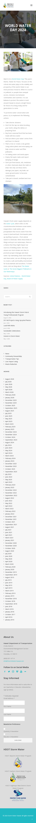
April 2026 (8, 390)
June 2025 (8, 416)
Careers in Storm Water (12, 336)
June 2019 (8, 583)
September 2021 (11, 524)
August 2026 (9, 379)
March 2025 (9, 424)
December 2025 (11, 400)
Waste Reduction (11, 364)
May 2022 (8, 503)
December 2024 (11, 432)
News (7, 354)
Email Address (9, 698)
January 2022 (9, 514)
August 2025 (9, 411)
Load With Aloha (9, 325)
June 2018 (8, 606)
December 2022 (11, 490)
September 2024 (11, 440)
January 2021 (9, 540)
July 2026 (8, 382)
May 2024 (8, 450)
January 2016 (9, 620)
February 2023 (10, 485)
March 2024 (9, 456)
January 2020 (9, 569)
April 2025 (8, 421)
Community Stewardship (13, 356)
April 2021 (8, 535)
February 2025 (10, 427)
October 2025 (10, 405)
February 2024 (10, 458)
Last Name (7, 714)
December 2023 (11, 464)
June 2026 (8, 384)
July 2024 (8, 445)
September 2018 (11, 604)
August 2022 (9, 498)
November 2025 (11, 403)
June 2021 (8, 532)
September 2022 (11, 495)
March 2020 (9, 564)
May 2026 (8, 387)
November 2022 (11, 493)
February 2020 (10, 567)
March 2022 (9, 509)
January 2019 (9, 596)
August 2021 (9, 527)
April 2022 (8, 506)
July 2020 (8, 554)
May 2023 (8, 479)
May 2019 (8, 585)
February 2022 (10, 511)
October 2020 (10, 548)
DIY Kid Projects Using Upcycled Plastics (17, 320)
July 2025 (8, 413)
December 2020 (11, 543)
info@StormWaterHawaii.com (14, 661)
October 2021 (10, 522)
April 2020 (8, 561)
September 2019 (11, 575)
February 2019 (10, 593)
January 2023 (9, 487)
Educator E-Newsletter (11, 737)
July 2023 (8, 474)
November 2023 (11, 466)
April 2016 (8, 617)
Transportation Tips (12, 359)
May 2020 (8, 559)
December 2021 (11, 517)
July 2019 (8, 580)
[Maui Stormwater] (18, 795)
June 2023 (8, 477)
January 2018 (9, 612)
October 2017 (10, 614)
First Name (7, 706)
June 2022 (8, 501)
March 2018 (9, 609)
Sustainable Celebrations (12, 331)
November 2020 (11, 546)
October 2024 (10, 437)
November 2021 (11, 519)
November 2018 (11, 598)
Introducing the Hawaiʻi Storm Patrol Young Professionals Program (16, 313)
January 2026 (9, 398)
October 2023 (10, 469)
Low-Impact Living (11, 361)
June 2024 (8, 448)
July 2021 (8, 530)
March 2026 (9, 392)
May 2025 (8, 419)
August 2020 (9, 551)
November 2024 (11, 434)
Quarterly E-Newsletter (11, 731)
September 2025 (11, 408)
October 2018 (10, 601)
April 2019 (8, 588)
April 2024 (8, 453)
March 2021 (9, 538)
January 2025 (9, 429)
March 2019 (9, 591)
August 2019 (9, 577)
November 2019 (11, 572)
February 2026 (10, 395)
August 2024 (9, 442)
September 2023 (11, 472)
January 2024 (9, 461)
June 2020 (8, 556)
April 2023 (8, 482)
